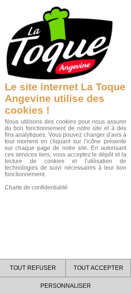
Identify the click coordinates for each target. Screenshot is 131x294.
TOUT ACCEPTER (98, 268)
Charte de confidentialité (36, 187)
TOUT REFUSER (33, 268)
